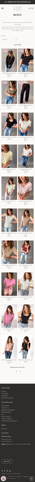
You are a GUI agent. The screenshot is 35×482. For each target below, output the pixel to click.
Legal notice (13, 478)
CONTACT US (5, 408)
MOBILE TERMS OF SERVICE (9, 421)
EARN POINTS (5, 405)
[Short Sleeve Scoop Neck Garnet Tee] (26, 252)
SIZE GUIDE (4, 395)
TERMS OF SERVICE (6, 418)
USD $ (8, 461)
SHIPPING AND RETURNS (8, 410)
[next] (20, 371)
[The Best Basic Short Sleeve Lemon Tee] (9, 156)
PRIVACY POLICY (6, 416)
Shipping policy (26, 476)
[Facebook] (2, 471)
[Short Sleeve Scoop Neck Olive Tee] (9, 92)
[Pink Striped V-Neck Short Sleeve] (26, 188)
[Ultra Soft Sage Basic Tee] (9, 188)
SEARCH (3, 391)
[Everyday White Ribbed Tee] (26, 284)
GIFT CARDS (4, 393)
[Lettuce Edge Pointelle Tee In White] (26, 124)
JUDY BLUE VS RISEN (7, 398)
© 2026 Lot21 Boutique (6, 473)
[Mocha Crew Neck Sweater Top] (26, 220)
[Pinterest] (4, 471)
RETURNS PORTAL (6, 412)
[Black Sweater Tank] (26, 316)
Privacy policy (11, 476)
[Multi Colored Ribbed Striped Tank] (9, 220)
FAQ (2, 414)
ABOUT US (4, 428)
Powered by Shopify (16, 473)
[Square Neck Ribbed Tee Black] (9, 124)
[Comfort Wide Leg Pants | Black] (26, 92)
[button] (32, 479)
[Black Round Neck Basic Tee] (26, 347)
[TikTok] (9, 471)
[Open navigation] (6, 8)
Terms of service (18, 476)
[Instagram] (7, 471)
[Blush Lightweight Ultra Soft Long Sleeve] (9, 347)
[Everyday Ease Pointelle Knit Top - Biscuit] (9, 252)
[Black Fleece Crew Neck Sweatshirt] (9, 60)
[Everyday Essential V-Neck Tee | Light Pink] (9, 284)
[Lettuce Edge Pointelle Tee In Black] (26, 60)
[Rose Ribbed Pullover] (9, 316)
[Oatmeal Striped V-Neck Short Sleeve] (26, 156)
